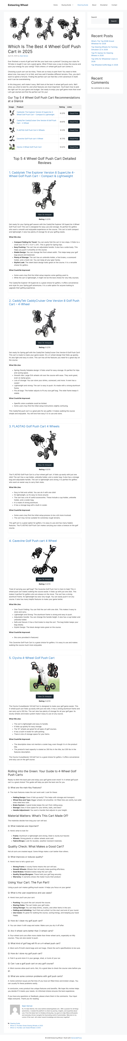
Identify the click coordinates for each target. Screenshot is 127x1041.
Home (55, 5)
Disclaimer (104, 5)
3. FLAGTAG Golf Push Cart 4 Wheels (34, 426)
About (94, 5)
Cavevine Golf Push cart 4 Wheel (30, 139)
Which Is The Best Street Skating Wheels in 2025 (26, 1025)
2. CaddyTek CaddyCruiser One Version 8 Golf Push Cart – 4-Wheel (44, 302)
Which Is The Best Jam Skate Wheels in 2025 (25, 1028)
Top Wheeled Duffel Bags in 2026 (104, 65)
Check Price (74, 113)
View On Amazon (45, 215)
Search (94, 17)
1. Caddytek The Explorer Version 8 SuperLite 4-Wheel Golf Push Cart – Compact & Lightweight (42, 174)
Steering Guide (82, 5)
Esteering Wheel (18, 4)
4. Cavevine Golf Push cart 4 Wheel (33, 541)
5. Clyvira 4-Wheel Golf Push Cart (32, 658)
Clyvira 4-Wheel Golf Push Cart (29, 147)
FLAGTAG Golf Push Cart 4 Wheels (31, 130)
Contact (114, 5)
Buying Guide (66, 5)
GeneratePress (76, 1038)
